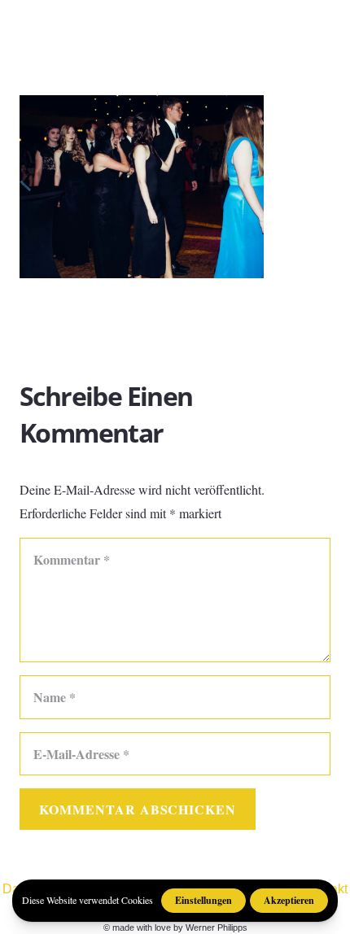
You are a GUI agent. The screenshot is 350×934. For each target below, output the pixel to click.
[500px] (282, 23)
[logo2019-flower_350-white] (50, 24)
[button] (327, 24)
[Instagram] (254, 24)
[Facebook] (225, 23)
